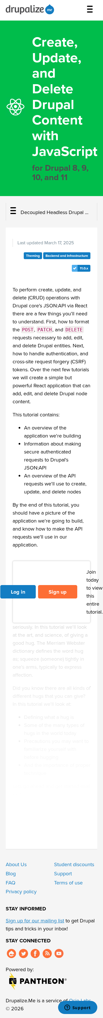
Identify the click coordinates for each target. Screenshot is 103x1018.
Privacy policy (21, 891)
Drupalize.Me (31, 9)
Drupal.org (11, 953)
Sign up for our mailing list (35, 920)
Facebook (35, 953)
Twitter (23, 953)
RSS (47, 953)
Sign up (58, 592)
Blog (11, 873)
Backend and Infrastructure (66, 255)
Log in (18, 592)
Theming (33, 255)
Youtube (59, 953)
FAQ (10, 882)
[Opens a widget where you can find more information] (77, 1008)
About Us (16, 864)
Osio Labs (80, 1000)
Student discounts (74, 864)
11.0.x (84, 268)
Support (63, 873)
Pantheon (38, 981)
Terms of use (68, 882)
